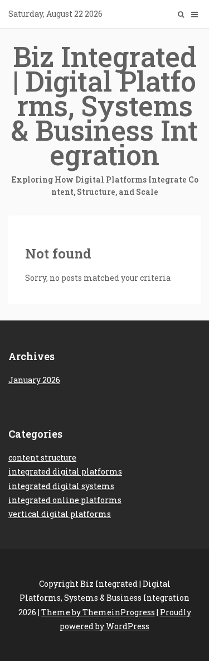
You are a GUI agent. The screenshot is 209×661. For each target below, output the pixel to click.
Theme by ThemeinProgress (98, 612)
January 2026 (34, 380)
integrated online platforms (64, 500)
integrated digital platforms (65, 471)
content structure (42, 457)
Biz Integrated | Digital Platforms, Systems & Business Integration (104, 117)
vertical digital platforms (59, 514)
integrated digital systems (61, 486)
